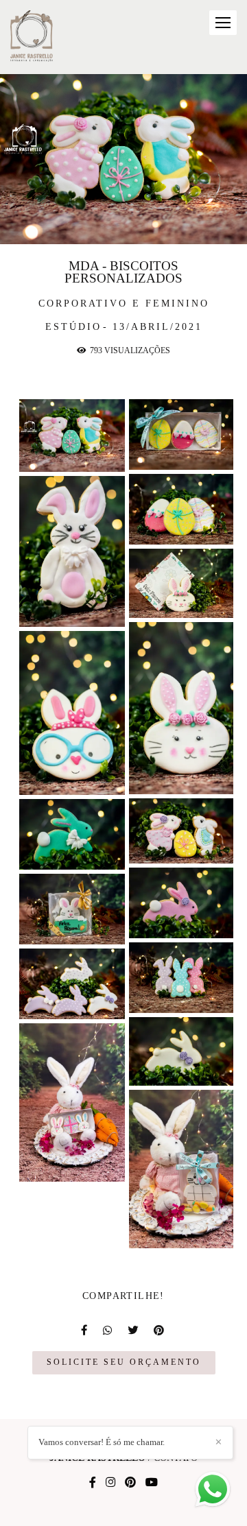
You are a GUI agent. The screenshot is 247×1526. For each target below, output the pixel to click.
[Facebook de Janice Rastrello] (92, 1482)
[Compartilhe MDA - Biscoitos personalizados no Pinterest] (160, 1330)
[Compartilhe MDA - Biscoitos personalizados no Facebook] (85, 1330)
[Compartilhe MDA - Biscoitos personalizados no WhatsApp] (108, 1330)
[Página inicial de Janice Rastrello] (32, 37)
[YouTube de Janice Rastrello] (151, 1482)
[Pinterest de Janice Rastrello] (130, 1482)
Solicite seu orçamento (124, 1362)
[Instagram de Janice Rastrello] (110, 1482)
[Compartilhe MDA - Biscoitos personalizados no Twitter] (134, 1330)
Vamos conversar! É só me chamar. (101, 1442)
